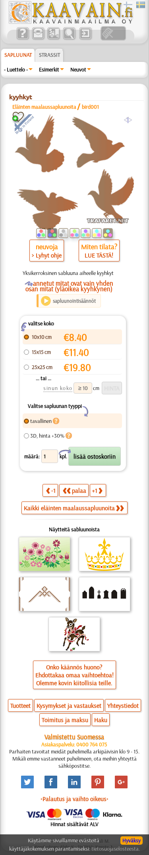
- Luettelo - (16, 69)
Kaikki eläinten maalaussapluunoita (69, 508)
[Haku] (69, 38)
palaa (79, 490)
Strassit (49, 54)
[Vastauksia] (22, 38)
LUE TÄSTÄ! (99, 255)
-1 (53, 490)
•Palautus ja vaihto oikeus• (74, 799)
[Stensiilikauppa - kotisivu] (70, 21)
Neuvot (78, 69)
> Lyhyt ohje (47, 255)
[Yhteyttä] (38, 38)
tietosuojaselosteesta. (115, 848)
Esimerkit (49, 69)
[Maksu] (53, 38)
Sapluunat (18, 54)
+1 (94, 490)
